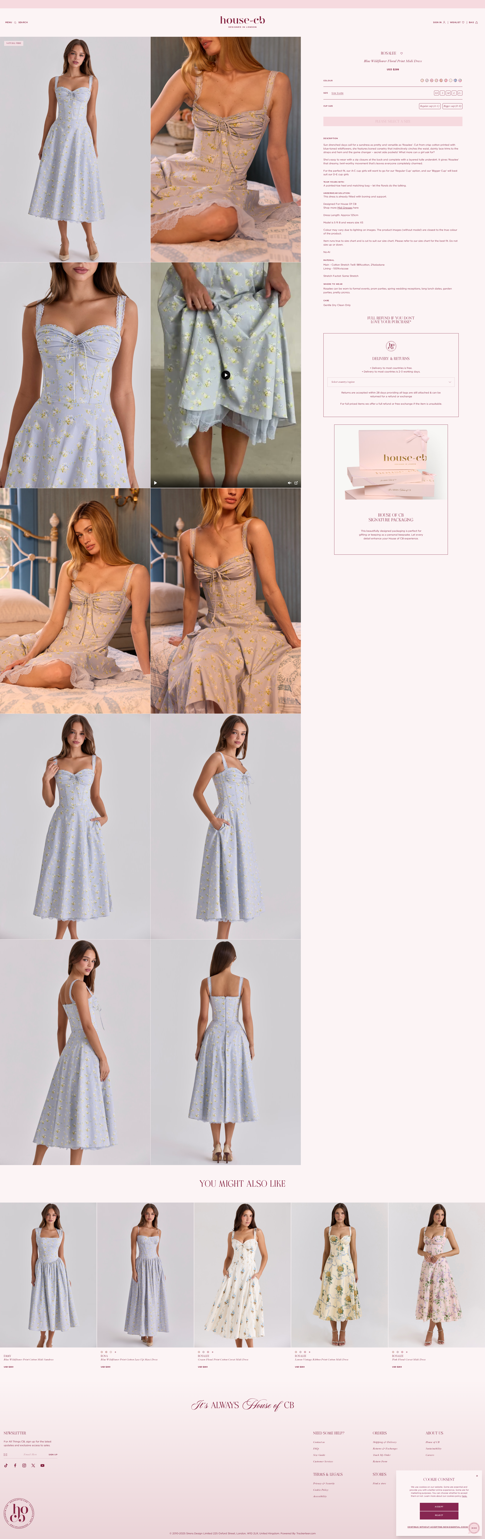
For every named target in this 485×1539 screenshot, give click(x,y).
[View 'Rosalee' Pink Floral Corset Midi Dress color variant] (446, 81)
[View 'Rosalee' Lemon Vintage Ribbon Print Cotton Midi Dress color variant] (450, 81)
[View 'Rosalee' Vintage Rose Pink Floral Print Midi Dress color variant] (460, 81)
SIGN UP (53, 1455)
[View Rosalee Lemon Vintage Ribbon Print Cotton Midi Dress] (339, 1275)
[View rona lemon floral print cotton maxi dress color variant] (112, 1352)
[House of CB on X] (33, 1465)
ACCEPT (439, 1507)
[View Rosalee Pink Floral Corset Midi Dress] (436, 1275)
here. (464, 1496)
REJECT (439, 1515)
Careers (430, 1455)
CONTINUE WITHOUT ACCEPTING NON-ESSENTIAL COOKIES (439, 1527)
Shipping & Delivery (385, 1442)
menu (8, 22)
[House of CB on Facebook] (15, 1465)
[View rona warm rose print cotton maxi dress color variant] (107, 1352)
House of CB (433, 1442)
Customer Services (323, 1461)
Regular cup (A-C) (430, 106)
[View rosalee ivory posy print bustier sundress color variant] (200, 1352)
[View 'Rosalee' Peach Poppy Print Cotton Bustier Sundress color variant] (441, 81)
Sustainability (433, 1449)
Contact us (319, 1442)
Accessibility (320, 1496)
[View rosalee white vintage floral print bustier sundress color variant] (205, 1352)
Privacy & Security (324, 1483)
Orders (380, 1433)
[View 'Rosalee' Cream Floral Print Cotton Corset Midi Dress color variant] (455, 81)
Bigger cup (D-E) (453, 106)
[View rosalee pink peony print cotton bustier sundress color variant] (209, 1352)
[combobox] (391, 382)
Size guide (337, 93)
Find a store (379, 1483)
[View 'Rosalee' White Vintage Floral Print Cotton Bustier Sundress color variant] (427, 81)
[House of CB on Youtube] (42, 1465)
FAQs (316, 1449)
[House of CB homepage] (19, 1513)
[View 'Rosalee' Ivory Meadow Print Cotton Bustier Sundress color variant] (422, 81)
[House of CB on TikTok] (6, 1465)
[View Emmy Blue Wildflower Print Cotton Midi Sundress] (48, 1275)
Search (23, 22)
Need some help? (328, 1433)
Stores (379, 1474)
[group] (393, 69)
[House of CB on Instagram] (24, 1465)
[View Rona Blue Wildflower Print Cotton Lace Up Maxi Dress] (145, 1275)
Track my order (382, 1455)
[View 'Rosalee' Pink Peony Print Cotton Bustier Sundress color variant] (431, 81)
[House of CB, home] (242, 22)
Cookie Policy (320, 1490)
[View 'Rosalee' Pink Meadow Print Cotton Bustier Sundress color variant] (436, 81)
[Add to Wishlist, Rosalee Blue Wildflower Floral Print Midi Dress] (401, 53)
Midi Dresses (344, 207)
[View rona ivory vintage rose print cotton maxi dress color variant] (103, 1352)
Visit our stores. (256, 4)
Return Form (380, 1461)
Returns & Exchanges (385, 1449)
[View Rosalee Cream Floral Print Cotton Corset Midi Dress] (242, 1275)
